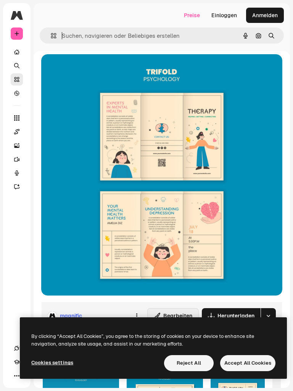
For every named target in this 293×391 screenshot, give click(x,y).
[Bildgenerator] (17, 145)
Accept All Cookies (247, 363)
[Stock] (17, 79)
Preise (192, 15)
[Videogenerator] (17, 159)
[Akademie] (17, 362)
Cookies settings (52, 362)
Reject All (189, 363)
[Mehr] (17, 376)
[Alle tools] (17, 118)
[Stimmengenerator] (17, 173)
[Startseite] (17, 52)
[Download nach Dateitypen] (268, 315)
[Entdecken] (17, 93)
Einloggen (224, 15)
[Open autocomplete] (50, 36)
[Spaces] (17, 132)
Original (90, 68)
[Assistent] (17, 187)
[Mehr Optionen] (136, 315)
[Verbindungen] (17, 348)
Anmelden (265, 15)
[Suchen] (17, 66)
